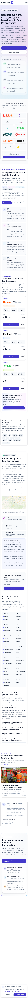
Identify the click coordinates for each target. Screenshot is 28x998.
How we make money (6, 824)
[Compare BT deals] (20, 115)
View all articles (5, 764)
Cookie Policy (8, 991)
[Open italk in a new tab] (7, 366)
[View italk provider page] (20, 128)
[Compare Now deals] (8, 134)
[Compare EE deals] (8, 128)
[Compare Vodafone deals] (20, 134)
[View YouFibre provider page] (8, 122)
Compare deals (14, 48)
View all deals (14, 157)
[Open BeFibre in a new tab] (7, 302)
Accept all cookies (20, 994)
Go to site (11, 324)
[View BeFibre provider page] (8, 140)
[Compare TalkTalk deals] (8, 115)
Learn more (7, 994)
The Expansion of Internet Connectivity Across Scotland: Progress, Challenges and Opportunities (12, 788)
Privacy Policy (17, 991)
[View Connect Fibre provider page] (20, 147)
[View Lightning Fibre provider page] (8, 147)
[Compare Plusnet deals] (20, 122)
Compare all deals (14, 407)
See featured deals (18, 202)
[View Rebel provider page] (20, 140)
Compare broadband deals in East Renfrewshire (12, 860)
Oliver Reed (15, 803)
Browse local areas (14, 52)
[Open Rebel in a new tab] (7, 334)
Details (22, 324)
